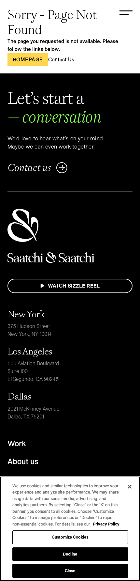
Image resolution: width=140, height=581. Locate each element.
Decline (70, 554)
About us (22, 461)
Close (70, 570)
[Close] (129, 486)
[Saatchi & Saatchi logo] (13, 13)
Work (16, 443)
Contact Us (61, 59)
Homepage (28, 59)
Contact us (29, 168)
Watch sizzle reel (74, 286)
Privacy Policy (106, 524)
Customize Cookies (70, 537)
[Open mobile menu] (126, 13)
